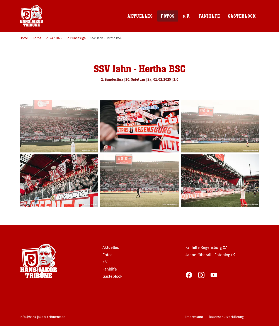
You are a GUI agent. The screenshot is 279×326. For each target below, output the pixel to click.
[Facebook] (188, 275)
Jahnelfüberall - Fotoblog (207, 254)
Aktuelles (110, 247)
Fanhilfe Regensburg (203, 247)
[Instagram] (201, 275)
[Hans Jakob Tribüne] (31, 16)
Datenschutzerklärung (226, 316)
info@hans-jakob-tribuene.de (42, 316)
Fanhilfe (109, 269)
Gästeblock (112, 276)
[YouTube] (213, 275)
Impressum (194, 316)
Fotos (107, 254)
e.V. (105, 261)
